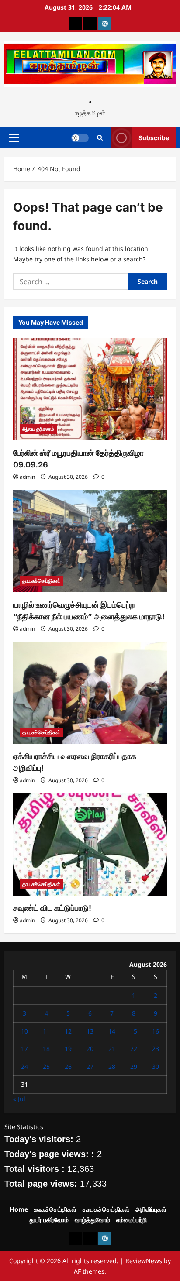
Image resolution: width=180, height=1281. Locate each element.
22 (133, 1048)
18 (46, 1048)
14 (111, 1031)
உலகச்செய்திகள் (55, 1209)
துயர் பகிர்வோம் (49, 1220)
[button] (13, 138)
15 (133, 1031)
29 (133, 1066)
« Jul (19, 1099)
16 (155, 1031)
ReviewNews (143, 1261)
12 (68, 1031)
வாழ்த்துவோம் (92, 1220)
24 (24, 1066)
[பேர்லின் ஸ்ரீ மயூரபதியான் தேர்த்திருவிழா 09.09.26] (90, 389)
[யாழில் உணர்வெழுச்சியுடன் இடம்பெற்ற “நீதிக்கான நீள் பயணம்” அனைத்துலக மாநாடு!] (90, 541)
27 (90, 1066)
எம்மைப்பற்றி (131, 1220)
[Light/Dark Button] (80, 138)
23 (155, 1048)
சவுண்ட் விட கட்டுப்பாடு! (52, 908)
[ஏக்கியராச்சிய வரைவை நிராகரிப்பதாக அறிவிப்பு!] (90, 693)
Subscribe (153, 137)
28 (111, 1066)
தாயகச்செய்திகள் (41, 580)
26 (68, 1066)
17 (24, 1048)
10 (24, 1031)
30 (155, 1066)
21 (111, 1048)
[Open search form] (100, 137)
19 (68, 1048)
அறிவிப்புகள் (150, 1209)
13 (90, 1031)
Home (19, 1209)
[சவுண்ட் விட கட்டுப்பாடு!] (90, 844)
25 (46, 1066)
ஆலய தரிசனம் (38, 429)
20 (90, 1048)
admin (27, 477)
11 (46, 1031)
